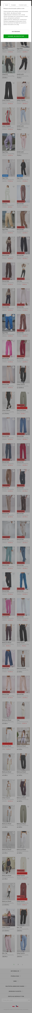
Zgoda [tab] (6, 5)
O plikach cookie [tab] (23, 5)
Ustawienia (16, 31)
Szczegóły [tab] (13, 5)
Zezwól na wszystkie (16, 36)
